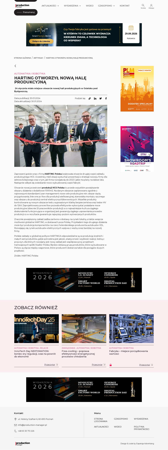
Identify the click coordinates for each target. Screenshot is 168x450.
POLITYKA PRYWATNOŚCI (141, 428)
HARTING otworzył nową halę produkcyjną (69, 58)
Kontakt (125, 6)
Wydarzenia (141, 419)
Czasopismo (105, 6)
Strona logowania (100, 420)
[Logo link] (22, 6)
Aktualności (49, 6)
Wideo (89, 6)
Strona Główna (22, 58)
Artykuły (38, 58)
